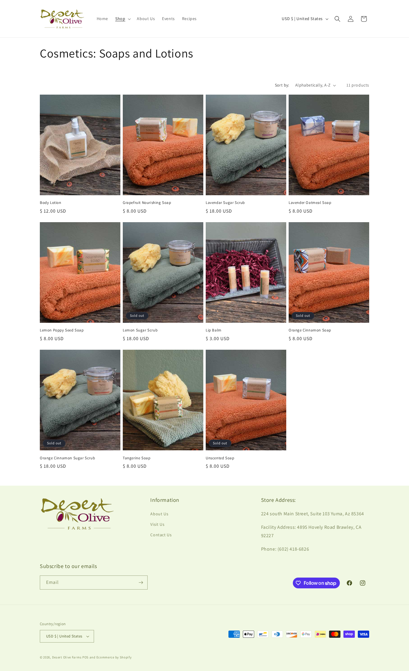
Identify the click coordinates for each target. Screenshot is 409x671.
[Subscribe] (140, 582)
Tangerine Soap (136, 458)
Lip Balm (214, 330)
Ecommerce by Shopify (114, 657)
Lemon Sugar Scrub (140, 330)
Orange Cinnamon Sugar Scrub (67, 458)
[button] (122, 18)
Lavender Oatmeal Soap (310, 202)
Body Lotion (50, 202)
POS (85, 657)
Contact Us (161, 534)
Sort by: (282, 85)
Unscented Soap (220, 458)
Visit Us (157, 524)
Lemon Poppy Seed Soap (62, 330)
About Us (159, 513)
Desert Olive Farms (67, 657)
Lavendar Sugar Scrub (225, 202)
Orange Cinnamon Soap (310, 330)
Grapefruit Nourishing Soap (147, 202)
